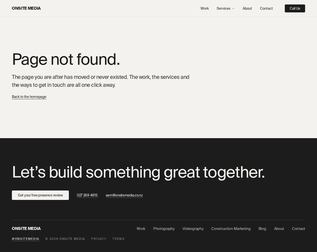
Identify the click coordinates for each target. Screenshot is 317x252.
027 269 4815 (87, 195)
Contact (266, 8)
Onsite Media (26, 8)
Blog (262, 228)
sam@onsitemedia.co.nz (124, 195)
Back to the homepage (29, 96)
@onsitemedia (25, 239)
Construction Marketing (230, 228)
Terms (118, 239)
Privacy (98, 239)
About (247, 8)
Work (205, 8)
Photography (164, 228)
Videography (193, 228)
